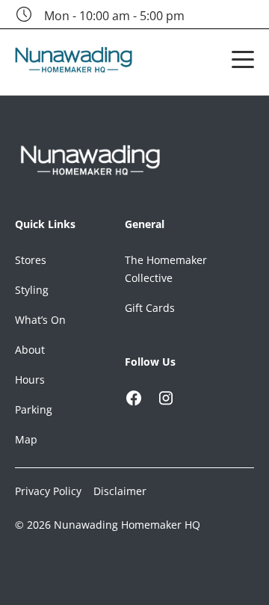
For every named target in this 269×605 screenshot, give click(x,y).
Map (26, 439)
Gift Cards (150, 308)
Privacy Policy (48, 491)
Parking (33, 409)
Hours (30, 379)
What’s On (40, 320)
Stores (30, 260)
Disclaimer (119, 491)
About (30, 350)
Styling (32, 290)
